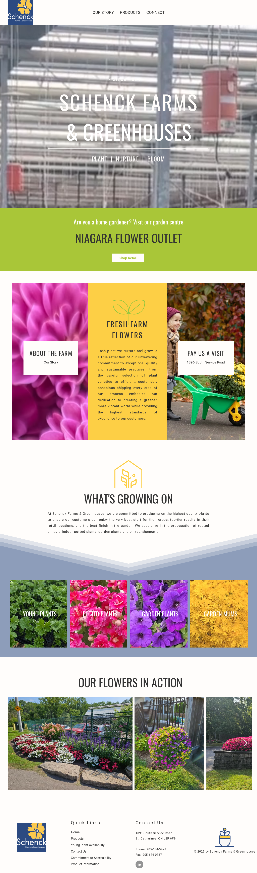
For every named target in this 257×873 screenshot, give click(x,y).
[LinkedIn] (139, 864)
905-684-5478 (156, 849)
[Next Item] (245, 743)
